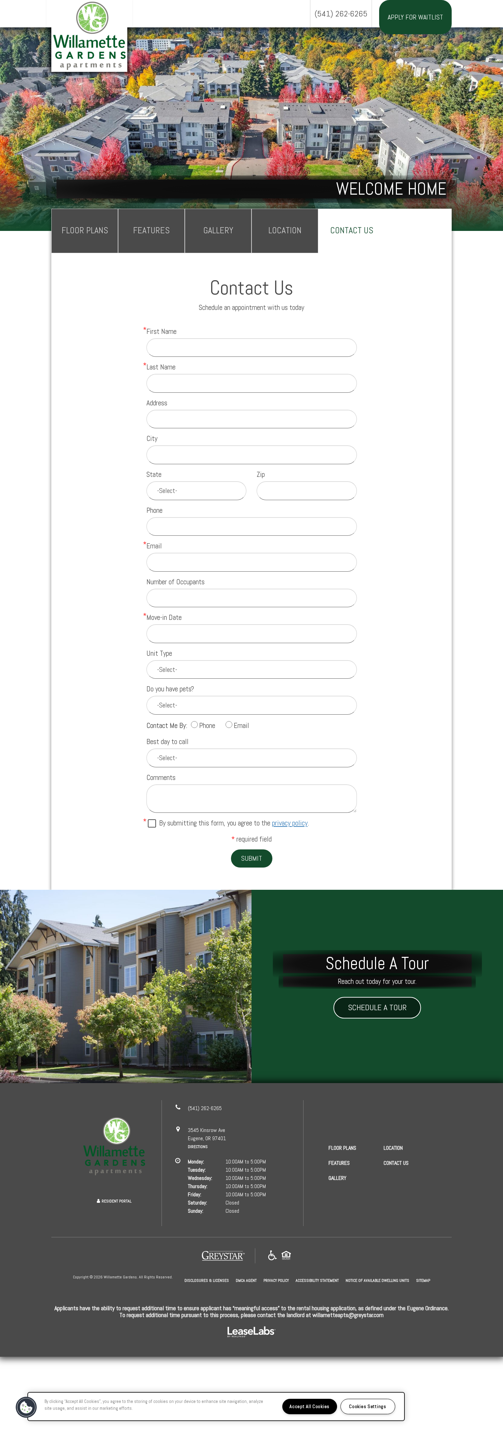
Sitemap (423, 1280)
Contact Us (351, 230)
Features (151, 230)
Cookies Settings (367, 1406)
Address (156, 402)
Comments (161, 777)
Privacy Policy (276, 1280)
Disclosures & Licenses (206, 1280)
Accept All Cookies (309, 1406)
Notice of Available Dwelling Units (377, 1280)
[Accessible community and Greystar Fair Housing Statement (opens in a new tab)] (272, 1255)
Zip (261, 474)
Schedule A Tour (377, 1007)
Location (284, 230)
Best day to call (167, 741)
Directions (198, 1146)
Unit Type (159, 653)
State (154, 474)
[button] (26, 1407)
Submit (251, 858)
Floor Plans (85, 230)
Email (154, 545)
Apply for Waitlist (415, 17)
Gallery (218, 230)
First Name (161, 331)
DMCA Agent (246, 1280)
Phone (154, 510)
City (151, 438)
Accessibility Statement (317, 1280)
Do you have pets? (170, 688)
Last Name (161, 367)
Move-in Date (164, 617)
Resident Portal (116, 1201)
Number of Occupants (175, 581)
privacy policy (290, 823)
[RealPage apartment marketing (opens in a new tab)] (251, 1332)
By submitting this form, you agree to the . (234, 823)
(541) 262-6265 (340, 13)
